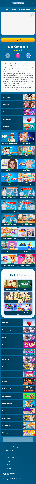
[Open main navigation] (3, 3)
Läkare (14, 9)
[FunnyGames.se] (2, 9)
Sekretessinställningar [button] (12, 447)
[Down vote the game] (18, 55)
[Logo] (18, 3)
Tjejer (7, 9)
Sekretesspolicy (10, 450)
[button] (33, 3)
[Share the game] (7, 55)
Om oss (8, 461)
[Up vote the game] (28, 55)
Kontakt (8, 465)
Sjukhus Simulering (25, 9)
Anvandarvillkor (10, 457)
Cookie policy (10, 454)
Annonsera (9, 468)
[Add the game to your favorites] (32, 15)
